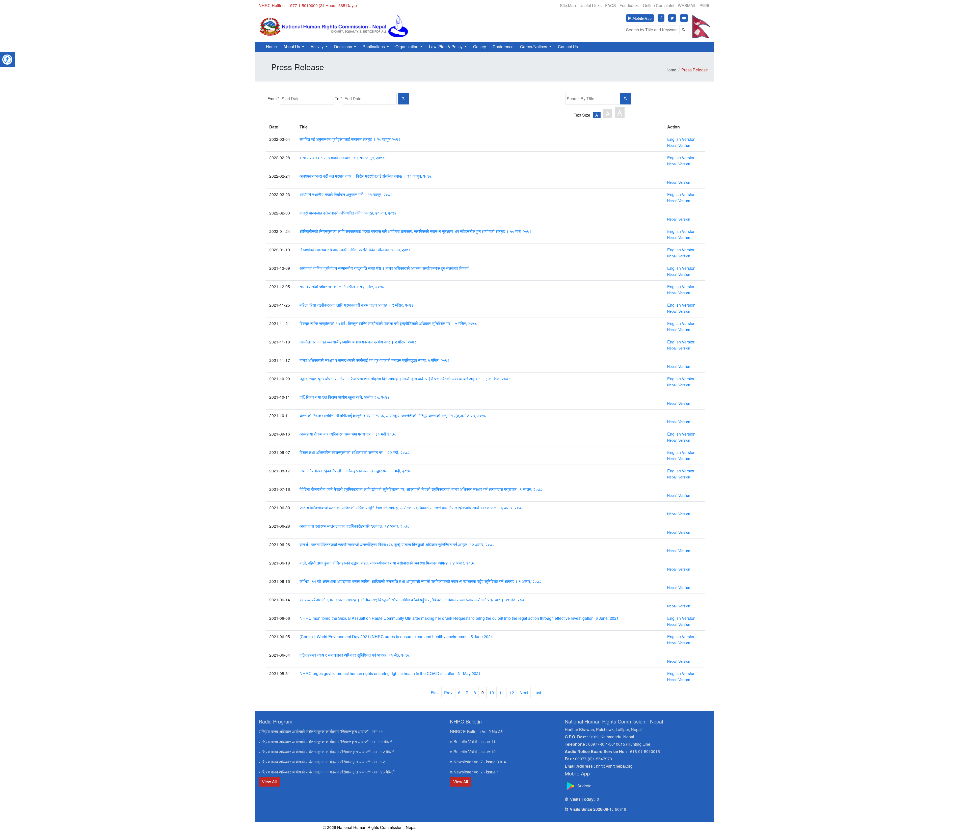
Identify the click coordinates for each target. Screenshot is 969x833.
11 (501, 692)
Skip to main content (410, 7)
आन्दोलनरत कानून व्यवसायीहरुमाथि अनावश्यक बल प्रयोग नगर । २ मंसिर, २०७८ (358, 342)
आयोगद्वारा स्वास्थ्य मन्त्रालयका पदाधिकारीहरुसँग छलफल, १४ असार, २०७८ (354, 526)
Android (583, 786)
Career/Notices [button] (534, 46)
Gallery (479, 46)
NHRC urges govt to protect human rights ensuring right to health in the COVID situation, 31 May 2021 (390, 673)
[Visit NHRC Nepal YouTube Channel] (684, 18)
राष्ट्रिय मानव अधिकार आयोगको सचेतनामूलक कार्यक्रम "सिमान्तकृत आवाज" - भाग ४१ (321, 731)
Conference (503, 46)
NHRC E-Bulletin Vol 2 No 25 (476, 731)
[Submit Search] (683, 29)
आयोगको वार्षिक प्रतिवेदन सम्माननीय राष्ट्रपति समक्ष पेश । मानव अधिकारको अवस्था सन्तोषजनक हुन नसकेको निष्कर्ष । (386, 268)
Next (524, 692)
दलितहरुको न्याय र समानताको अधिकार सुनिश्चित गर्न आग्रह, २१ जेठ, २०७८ (355, 655)
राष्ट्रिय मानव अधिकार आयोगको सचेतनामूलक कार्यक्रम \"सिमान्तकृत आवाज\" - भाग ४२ (322, 762)
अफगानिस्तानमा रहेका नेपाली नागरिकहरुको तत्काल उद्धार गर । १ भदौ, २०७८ (355, 471)
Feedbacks (629, 5)
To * (338, 98)
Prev (448, 692)
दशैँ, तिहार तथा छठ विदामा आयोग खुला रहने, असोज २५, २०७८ (345, 397)
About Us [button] (292, 46)
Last (537, 692)
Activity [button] (318, 46)
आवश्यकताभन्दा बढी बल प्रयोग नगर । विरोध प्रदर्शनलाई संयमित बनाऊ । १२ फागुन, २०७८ (366, 176)
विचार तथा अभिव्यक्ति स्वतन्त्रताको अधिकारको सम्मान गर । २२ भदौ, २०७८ (354, 452)
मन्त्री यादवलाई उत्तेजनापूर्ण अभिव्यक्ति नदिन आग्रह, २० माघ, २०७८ (348, 213)
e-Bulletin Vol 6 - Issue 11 (473, 741)
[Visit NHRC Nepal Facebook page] (661, 18)
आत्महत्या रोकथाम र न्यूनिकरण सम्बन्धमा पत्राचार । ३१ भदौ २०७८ (348, 434)
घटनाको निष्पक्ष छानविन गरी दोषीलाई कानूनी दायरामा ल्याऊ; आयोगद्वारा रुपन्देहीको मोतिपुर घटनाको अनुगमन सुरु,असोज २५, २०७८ (393, 415)
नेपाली (704, 5)
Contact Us (568, 46)
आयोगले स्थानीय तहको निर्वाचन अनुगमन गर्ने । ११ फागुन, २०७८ (346, 194)
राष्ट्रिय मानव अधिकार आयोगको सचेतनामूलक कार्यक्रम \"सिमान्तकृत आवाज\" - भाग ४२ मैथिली (327, 752)
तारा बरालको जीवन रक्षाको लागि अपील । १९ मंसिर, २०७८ (342, 286)
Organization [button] (407, 46)
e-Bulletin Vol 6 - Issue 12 (473, 752)
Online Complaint (658, 5)
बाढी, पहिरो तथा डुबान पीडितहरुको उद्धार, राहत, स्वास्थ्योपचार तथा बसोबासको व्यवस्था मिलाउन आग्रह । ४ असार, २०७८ (387, 563)
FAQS (610, 5)
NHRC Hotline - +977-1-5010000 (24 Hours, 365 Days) (308, 5)
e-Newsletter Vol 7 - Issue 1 (474, 772)
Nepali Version (678, 145)
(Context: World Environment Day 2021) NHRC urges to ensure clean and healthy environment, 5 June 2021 (396, 636)
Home (271, 46)
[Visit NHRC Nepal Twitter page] (672, 18)
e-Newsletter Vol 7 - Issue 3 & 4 (478, 762)
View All (269, 782)
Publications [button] (374, 46)
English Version (681, 139)
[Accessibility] (7, 59)
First (435, 692)
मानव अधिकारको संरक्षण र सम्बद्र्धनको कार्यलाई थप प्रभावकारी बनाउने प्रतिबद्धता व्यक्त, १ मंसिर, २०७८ (375, 360)
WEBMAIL (687, 5)
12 (511, 692)
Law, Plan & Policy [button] (446, 46)
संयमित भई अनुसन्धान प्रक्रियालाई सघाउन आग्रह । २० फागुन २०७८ (350, 139)
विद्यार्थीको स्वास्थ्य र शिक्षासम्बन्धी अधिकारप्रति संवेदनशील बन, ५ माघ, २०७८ (355, 250)
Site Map (568, 5)
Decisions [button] (343, 46)
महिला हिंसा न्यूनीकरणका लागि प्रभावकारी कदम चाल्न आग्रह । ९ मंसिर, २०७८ (357, 305)
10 (491, 692)
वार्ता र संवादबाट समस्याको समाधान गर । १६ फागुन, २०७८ (342, 157)
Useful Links (590, 5)
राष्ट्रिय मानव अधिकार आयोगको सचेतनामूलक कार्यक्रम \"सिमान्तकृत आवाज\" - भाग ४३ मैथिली (327, 772)
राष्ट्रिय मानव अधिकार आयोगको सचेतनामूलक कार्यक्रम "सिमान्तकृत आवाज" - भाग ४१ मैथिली (326, 741)
